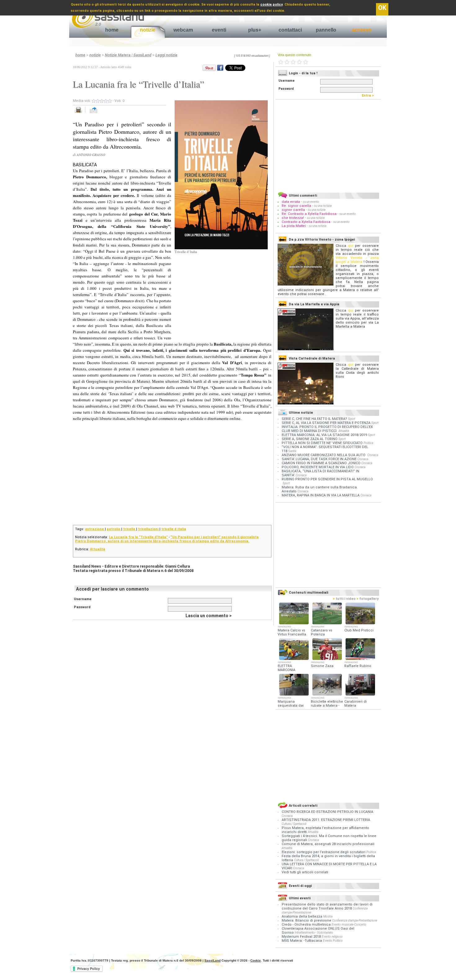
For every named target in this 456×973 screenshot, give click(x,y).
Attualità (97, 549)
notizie (147, 30)
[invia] (99, 113)
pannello (326, 30)
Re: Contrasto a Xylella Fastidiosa (309, 214)
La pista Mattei (294, 226)
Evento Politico (333, 940)
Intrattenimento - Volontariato (314, 932)
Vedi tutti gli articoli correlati (305, 872)
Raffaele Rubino (357, 666)
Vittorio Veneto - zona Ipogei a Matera (357, 260)
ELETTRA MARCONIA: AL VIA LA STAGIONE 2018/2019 (324, 435)
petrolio (114, 529)
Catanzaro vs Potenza (321, 632)
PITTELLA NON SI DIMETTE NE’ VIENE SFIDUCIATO (322, 443)
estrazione (95, 529)
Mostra (328, 916)
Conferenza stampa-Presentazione (354, 920)
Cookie (255, 960)
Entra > (369, 96)
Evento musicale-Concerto (349, 924)
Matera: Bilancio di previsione (306, 920)
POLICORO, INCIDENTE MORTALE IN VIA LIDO (318, 467)
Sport (351, 419)
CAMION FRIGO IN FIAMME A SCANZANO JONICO (321, 463)
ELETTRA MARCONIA (286, 668)
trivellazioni (148, 529)
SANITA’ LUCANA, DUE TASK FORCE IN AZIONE (319, 459)
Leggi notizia (166, 55)
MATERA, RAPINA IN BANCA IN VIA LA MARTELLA (321, 495)
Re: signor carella (297, 206)
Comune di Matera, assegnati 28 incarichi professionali (328, 844)
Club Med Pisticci (358, 630)
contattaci (290, 30)
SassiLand (212, 960)
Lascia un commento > (209, 615)
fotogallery (367, 599)
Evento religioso (332, 936)
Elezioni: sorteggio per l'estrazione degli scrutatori (324, 852)
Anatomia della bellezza (302, 916)
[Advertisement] (221, 293)
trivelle (129, 529)
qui (350, 246)
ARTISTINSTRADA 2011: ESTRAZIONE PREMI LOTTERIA (326, 820)
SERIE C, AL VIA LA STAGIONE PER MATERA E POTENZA (326, 423)
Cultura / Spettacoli (294, 824)
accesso (362, 30)
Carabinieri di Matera (355, 704)
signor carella (294, 210)
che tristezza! (293, 218)
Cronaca (372, 455)
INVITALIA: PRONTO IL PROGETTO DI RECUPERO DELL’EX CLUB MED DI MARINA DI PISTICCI (327, 429)
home (111, 30)
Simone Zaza (322, 666)
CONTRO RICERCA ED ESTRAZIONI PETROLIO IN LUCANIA (327, 812)
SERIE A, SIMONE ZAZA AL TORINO (310, 439)
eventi (219, 30)
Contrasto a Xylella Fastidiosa (306, 222)
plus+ (254, 30)
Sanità (292, 451)
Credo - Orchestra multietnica (306, 925)
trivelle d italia (173, 529)
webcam (183, 30)
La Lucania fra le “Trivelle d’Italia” (138, 537)
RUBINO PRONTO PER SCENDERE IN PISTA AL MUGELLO (327, 479)
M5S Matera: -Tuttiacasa (302, 941)
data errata (291, 202)
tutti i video (344, 599)
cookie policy (271, 4)
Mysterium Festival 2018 (301, 937)
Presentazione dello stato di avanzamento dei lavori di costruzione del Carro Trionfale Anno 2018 (327, 906)
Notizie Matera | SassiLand (128, 55)
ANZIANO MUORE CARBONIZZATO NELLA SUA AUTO (324, 455)
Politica (368, 443)
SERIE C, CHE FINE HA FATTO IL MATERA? (314, 419)
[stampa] (80, 113)
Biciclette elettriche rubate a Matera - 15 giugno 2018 (327, 706)
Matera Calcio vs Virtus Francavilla (292, 632)
